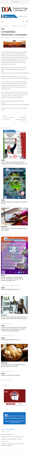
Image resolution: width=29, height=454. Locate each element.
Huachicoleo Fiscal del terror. (7, 434)
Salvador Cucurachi (14, 285)
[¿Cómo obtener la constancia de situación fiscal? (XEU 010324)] (14, 208)
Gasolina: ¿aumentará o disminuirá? (10, 375)
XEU (6, 226)
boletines (2, 28)
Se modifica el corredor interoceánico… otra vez (11, 439)
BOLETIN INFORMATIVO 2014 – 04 (10, 289)
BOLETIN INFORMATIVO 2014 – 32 (10, 339)
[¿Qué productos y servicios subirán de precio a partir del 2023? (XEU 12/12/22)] (14, 344)
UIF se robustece (4, 441)
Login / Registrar (15, 2)
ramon (26, 37)
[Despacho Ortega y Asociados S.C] (14, 9)
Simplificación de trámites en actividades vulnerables (12, 436)
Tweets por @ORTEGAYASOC (7, 429)
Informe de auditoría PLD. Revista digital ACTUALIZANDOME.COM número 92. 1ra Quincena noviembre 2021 (12, 279)
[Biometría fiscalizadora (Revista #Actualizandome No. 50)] (14, 168)
